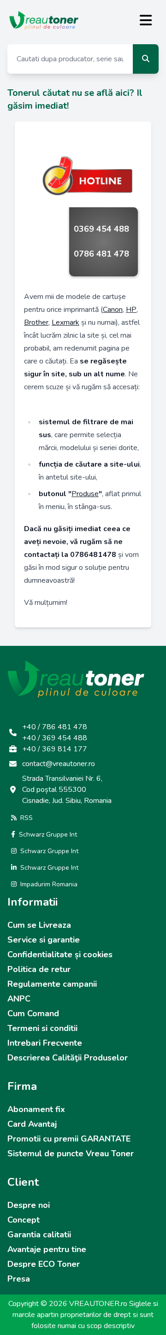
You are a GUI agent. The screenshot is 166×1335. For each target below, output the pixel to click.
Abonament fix (36, 1109)
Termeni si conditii (42, 1028)
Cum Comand (33, 1013)
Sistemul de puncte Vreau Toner (70, 1153)
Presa (18, 1278)
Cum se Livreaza (39, 925)
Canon (113, 309)
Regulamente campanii (52, 984)
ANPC (18, 998)
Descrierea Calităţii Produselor (67, 1057)
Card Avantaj (32, 1124)
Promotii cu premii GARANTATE (68, 1138)
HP (131, 309)
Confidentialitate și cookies (60, 954)
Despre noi (28, 1205)
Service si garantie (43, 939)
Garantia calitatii (39, 1234)
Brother (36, 322)
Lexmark (65, 322)
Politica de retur (39, 969)
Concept (23, 1219)
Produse (85, 494)
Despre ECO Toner (43, 1264)
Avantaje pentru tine (46, 1249)
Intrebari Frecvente (44, 1042)
